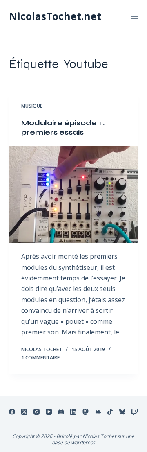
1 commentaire (40, 357)
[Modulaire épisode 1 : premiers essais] (73, 194)
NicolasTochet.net (55, 16)
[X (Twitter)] (24, 412)
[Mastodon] (85, 412)
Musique (31, 105)
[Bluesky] (122, 412)
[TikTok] (110, 412)
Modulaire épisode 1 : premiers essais (63, 127)
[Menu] (134, 16)
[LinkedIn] (73, 412)
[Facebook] (12, 412)
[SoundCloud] (98, 412)
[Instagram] (36, 412)
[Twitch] (134, 412)
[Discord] (61, 412)
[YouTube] (49, 412)
